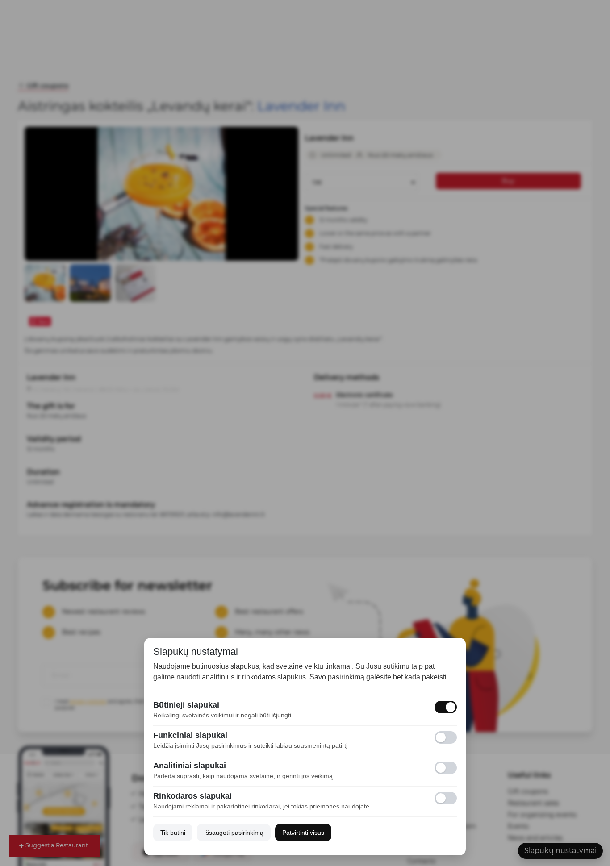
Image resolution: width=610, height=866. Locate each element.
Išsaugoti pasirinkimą (233, 832)
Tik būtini (172, 832)
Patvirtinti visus (303, 832)
